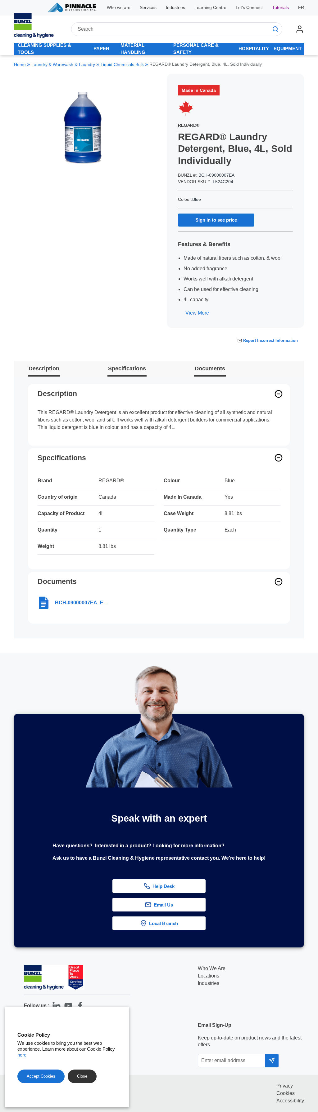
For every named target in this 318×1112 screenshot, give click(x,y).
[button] (306, 880)
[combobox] (176, 29)
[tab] (50, 49)
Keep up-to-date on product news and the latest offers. (250, 1041)
